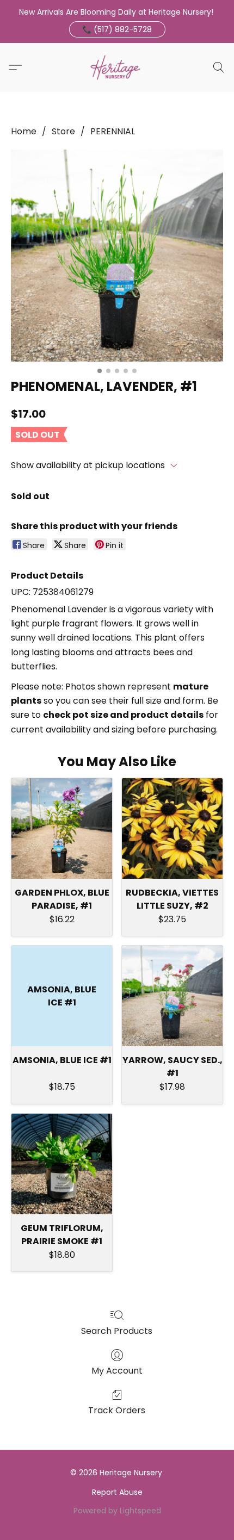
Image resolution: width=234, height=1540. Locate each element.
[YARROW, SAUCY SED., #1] (172, 996)
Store (63, 131)
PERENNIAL (112, 131)
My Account (117, 1370)
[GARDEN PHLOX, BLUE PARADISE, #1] (61, 828)
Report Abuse (117, 1492)
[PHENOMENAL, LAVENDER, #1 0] (117, 256)
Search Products (116, 1331)
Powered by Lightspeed (117, 1510)
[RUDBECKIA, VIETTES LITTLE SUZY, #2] (172, 828)
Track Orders (116, 1410)
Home (23, 131)
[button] (117, 29)
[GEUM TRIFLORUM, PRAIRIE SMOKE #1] (61, 1164)
